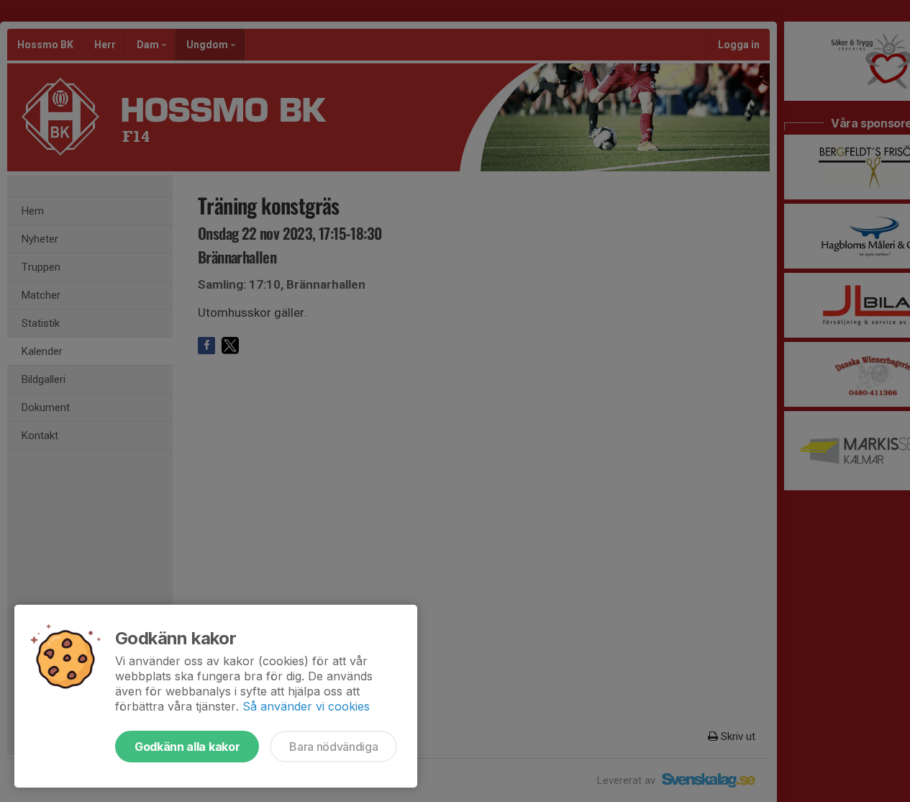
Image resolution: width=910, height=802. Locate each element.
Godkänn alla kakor (187, 746)
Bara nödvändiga (333, 746)
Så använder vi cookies (306, 706)
